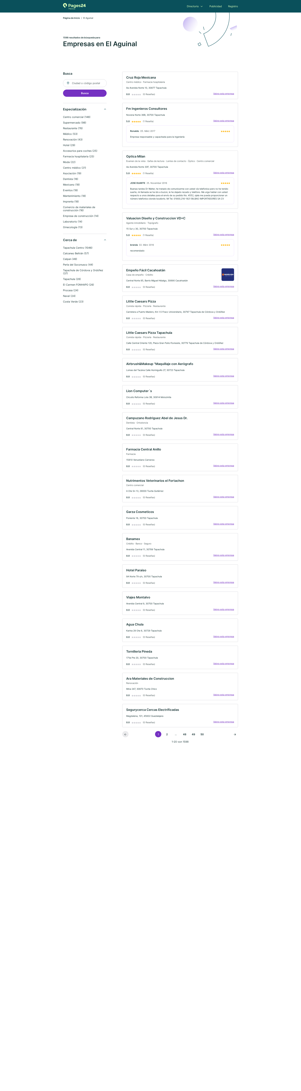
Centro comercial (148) (76, 117)
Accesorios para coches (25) (80, 150)
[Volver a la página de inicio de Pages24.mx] (74, 6)
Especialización (74, 109)
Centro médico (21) (74, 167)
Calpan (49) (70, 259)
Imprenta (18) (71, 201)
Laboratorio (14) (72, 221)
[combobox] (85, 83)
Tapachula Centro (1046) (77, 247)
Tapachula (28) (72, 279)
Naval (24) (69, 295)
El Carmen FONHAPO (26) (78, 284)
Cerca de (70, 240)
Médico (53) (70, 133)
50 (202, 734)
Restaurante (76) (73, 128)
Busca (85, 93)
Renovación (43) (73, 139)
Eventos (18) (70, 190)
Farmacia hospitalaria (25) (78, 156)
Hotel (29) (69, 145)
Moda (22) (69, 162)
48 (184, 734)
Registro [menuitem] (233, 6)
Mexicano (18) (71, 184)
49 (193, 734)
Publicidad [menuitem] (215, 6)
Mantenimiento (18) (74, 195)
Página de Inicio (71, 18)
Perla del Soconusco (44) (78, 264)
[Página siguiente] (235, 734)
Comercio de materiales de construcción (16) (79, 209)
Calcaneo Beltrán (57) (76, 253)
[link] (180, 85)
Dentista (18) (70, 179)
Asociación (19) (72, 173)
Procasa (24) (70, 290)
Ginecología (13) (73, 227)
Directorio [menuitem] (193, 6)
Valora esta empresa (223, 93)
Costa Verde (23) (73, 301)
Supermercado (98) (74, 122)
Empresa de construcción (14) (81, 215)
